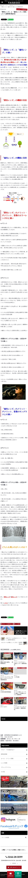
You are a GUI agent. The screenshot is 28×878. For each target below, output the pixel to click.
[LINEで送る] (10, 19)
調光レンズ (7, 597)
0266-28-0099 (14, 857)
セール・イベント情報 (7, 758)
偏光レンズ (14, 597)
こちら (6, 603)
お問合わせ (10, 875)
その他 (3, 771)
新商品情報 (4, 754)
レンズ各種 (17, 624)
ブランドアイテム (6, 767)
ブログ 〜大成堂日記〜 (7, 624)
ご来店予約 (18, 875)
